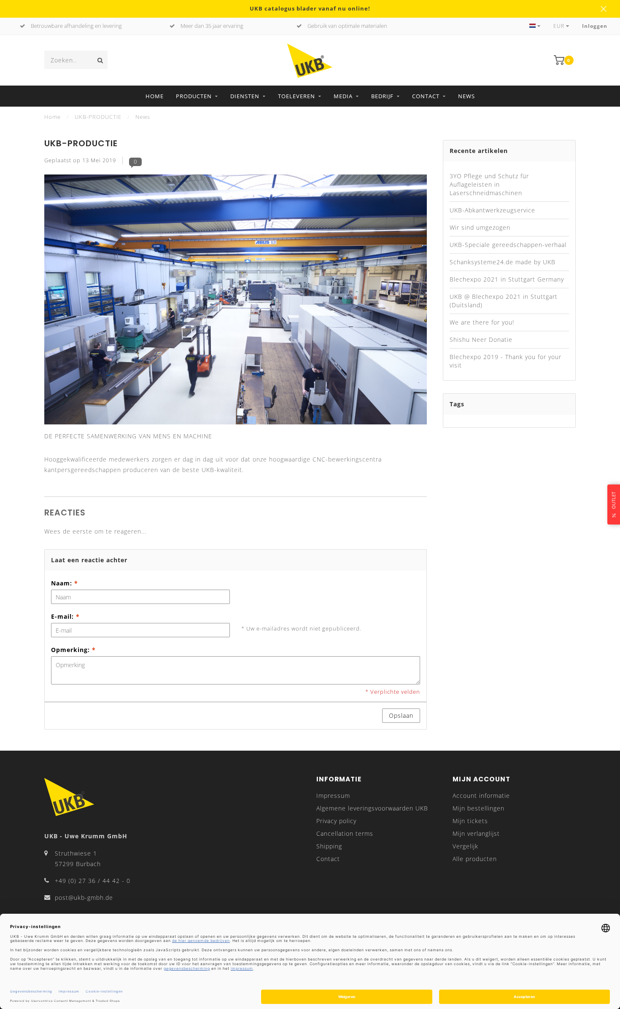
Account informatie (481, 796)
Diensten (244, 96)
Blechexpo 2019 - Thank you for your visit (505, 361)
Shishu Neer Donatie (481, 339)
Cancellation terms (344, 833)
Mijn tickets (470, 821)
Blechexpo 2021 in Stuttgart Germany (507, 279)
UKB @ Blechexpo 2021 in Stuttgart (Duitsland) (504, 301)
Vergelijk (465, 846)
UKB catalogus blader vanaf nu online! (310, 8)
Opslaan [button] (401, 715)
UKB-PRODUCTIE (81, 143)
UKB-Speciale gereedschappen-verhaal (508, 245)
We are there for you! (482, 322)
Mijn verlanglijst (476, 833)
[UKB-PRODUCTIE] (235, 302)
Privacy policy (336, 821)
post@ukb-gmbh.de (84, 898)
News (466, 96)
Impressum (333, 796)
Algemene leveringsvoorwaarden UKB (372, 808)
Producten (194, 96)
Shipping (329, 846)
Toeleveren (296, 96)
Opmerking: (73, 650)
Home (155, 96)
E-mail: (65, 616)
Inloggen (594, 26)
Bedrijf (382, 96)
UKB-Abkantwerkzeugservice (492, 210)
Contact (425, 96)
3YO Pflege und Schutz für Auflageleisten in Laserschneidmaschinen (489, 184)
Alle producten (475, 859)
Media (343, 96)
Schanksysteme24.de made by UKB (502, 262)
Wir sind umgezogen (480, 227)
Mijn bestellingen (478, 808)
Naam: (64, 583)
